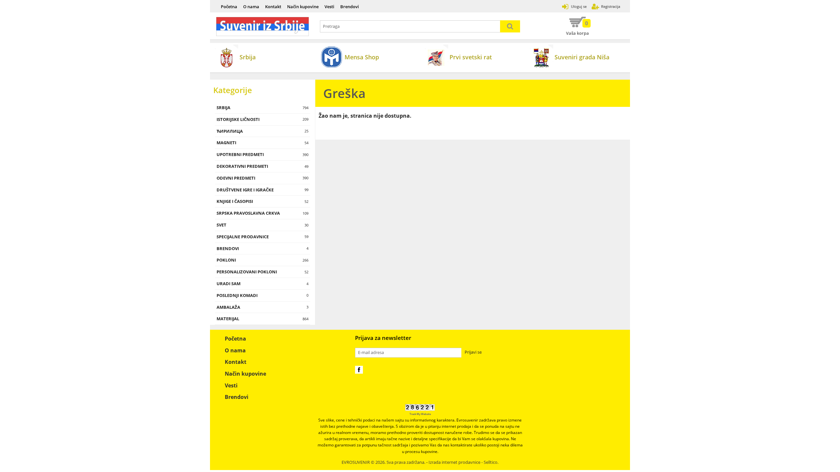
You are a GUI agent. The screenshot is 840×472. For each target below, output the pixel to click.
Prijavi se (473, 352)
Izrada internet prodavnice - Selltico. (463, 462)
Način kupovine (303, 7)
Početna (229, 7)
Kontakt (273, 7)
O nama (251, 7)
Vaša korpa (577, 28)
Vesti (329, 7)
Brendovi (349, 7)
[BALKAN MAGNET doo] (262, 26)
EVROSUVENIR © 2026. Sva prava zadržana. (383, 462)
